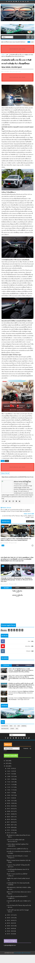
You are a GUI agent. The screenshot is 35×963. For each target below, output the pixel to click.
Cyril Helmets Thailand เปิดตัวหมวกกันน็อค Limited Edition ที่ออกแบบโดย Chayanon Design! (21, 693)
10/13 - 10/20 (10, 798)
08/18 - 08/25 (10, 819)
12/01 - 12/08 (10, 779)
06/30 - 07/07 (10, 917)
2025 (7, 763)
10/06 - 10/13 (10, 800)
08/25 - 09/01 (10, 816)
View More (30, 521)
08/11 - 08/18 (10, 822)
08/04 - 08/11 (10, 824)
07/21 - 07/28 (10, 830)
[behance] (23, 1)
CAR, (20, 71)
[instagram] (25, 1)
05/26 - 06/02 (10, 931)
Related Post (6, 521)
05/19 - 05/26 (10, 933)
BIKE (11, 726)
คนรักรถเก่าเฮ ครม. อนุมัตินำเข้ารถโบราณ (17, 848)
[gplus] (11, 1)
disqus (17, 587)
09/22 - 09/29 (10, 806)
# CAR (6, 461)
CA (15, 726)
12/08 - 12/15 (10, 776)
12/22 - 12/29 (10, 771)
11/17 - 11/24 (10, 784)
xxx (17, 665)
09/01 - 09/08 (10, 814)
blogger (6, 587)
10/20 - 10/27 (10, 795)
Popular (6, 665)
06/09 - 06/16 (10, 926)
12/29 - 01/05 (10, 768)
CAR (19, 42)
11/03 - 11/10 (10, 790)
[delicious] (28, 1)
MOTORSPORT (5, 728)
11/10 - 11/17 (10, 787)
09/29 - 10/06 (10, 803)
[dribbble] (18, 1)
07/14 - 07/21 (10, 832)
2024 (7, 766)
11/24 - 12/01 (10, 782)
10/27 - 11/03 (10, 792)
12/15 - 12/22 (10, 774)
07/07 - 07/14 (10, 915)
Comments (28, 665)
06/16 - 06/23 (10, 923)
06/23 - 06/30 (10, 920)
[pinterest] (14, 1)
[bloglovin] (16, 1)
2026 (7, 760)
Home (3, 54)
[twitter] (9, 1)
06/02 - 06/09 (10, 928)
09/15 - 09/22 (10, 808)
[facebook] (6, 1)
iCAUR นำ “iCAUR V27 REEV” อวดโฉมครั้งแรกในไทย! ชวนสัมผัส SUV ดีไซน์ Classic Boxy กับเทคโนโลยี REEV (16, 539)
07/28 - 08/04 (10, 827)
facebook (28, 587)
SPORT (12, 728)
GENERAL (24, 726)
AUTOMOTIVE (5, 726)
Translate (9, 750)
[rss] (21, 1)
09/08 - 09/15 (10, 811)
